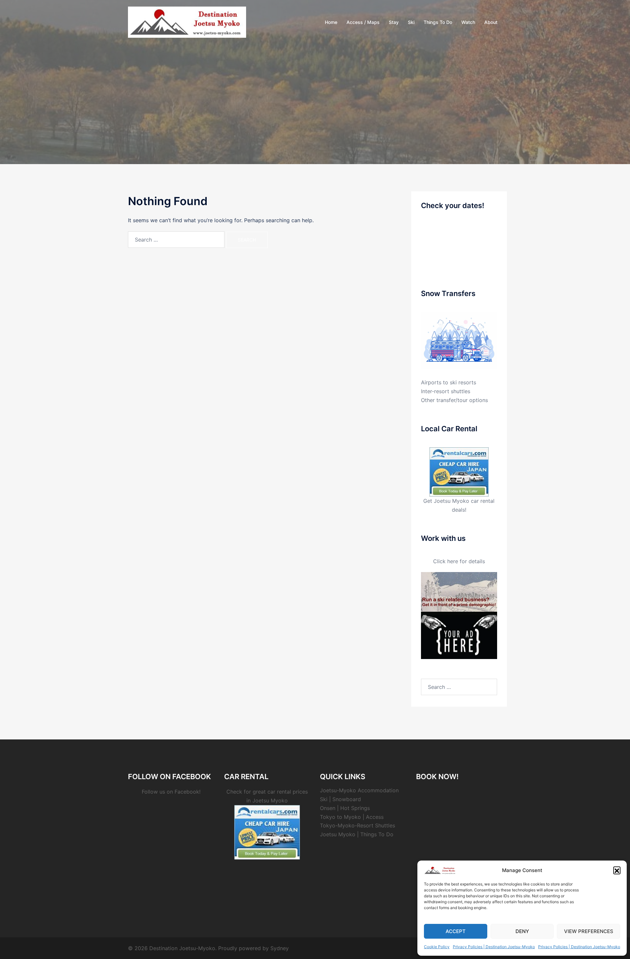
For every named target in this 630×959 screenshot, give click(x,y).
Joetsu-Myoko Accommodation (359, 790)
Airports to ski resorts (448, 382)
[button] (617, 870)
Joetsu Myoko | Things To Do (356, 834)
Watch (468, 22)
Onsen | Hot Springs (345, 808)
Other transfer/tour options (454, 400)
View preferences (588, 931)
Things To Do (438, 22)
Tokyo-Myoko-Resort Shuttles (357, 825)
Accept (456, 931)
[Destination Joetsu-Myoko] (187, 21)
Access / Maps (363, 22)
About (490, 22)
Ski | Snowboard (340, 799)
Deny (522, 931)
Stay (394, 22)
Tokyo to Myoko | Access (352, 817)
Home (331, 22)
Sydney (279, 948)
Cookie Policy (437, 946)
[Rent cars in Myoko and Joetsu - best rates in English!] (459, 471)
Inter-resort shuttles (445, 391)
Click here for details (459, 561)
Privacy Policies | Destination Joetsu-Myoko (494, 946)
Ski (411, 22)
